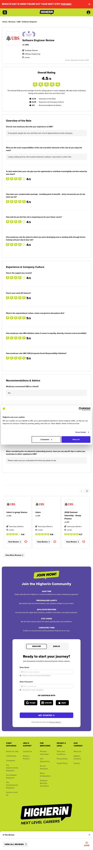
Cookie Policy (62, 763)
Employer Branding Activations (44, 783)
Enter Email (25, 667)
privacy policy (34, 423)
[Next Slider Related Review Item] (86, 491)
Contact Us (27, 751)
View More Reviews (13, 555)
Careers (77, 763)
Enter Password (26, 681)
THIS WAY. (66, 4)
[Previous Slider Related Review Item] (81, 491)
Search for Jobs (12, 751)
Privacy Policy (62, 758)
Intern (38, 512)
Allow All (76, 439)
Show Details (80, 432)
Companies (10, 760)
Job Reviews (11, 756)
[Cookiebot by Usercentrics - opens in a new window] (80, 409)
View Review (13, 541)
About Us (77, 751)
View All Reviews (14, 844)
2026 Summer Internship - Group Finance (72, 515)
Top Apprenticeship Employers (12, 768)
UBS (27, 44)
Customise (44, 439)
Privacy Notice (55, 722)
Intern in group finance (16, 512)
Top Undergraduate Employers (12, 785)
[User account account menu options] (89, 12)
